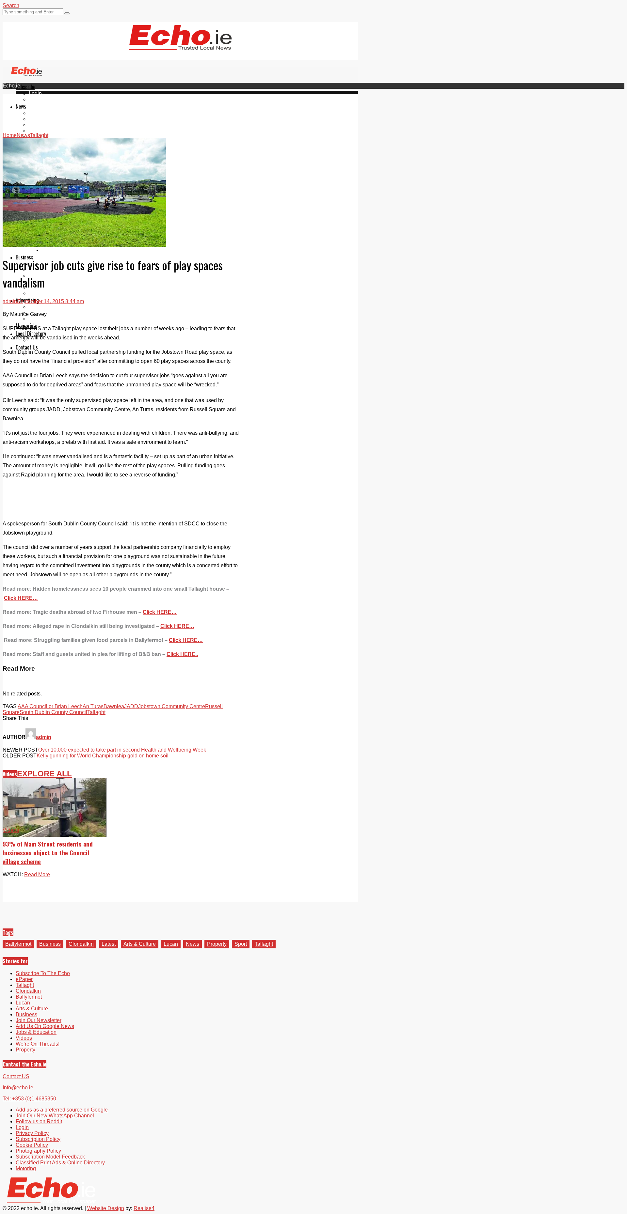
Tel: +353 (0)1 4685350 (29, 1098)
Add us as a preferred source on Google (62, 1110)
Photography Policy (38, 1151)
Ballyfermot (42, 125)
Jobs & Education (49, 275)
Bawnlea (114, 706)
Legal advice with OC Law (59, 293)
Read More (37, 874)
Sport (240, 944)
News (21, 106)
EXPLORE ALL (44, 773)
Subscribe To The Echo (43, 973)
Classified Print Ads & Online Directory (60, 1162)
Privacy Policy (32, 1133)
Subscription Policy (38, 1139)
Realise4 (144, 1208)
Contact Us (27, 347)
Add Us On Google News (45, 1026)
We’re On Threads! (37, 1044)
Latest (109, 944)
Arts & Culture (139, 944)
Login (35, 93)
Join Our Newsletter (38, 1020)
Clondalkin (41, 119)
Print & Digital (45, 307)
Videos (10, 774)
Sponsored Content (51, 287)
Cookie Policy (32, 1145)
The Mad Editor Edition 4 (70, 250)
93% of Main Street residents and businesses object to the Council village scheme (48, 852)
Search (11, 5)
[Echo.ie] (180, 45)
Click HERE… (160, 612)
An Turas (93, 706)
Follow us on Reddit (39, 1121)
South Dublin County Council (53, 712)
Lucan (36, 130)
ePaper (37, 99)
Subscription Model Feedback (50, 1157)
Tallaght (38, 113)
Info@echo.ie (18, 1087)
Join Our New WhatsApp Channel (55, 1115)
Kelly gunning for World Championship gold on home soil (103, 755)
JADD (131, 706)
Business (50, 944)
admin (10, 301)
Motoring (26, 1168)
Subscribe (25, 87)
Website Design (105, 1208)
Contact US (16, 1076)
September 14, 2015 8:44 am (50, 301)
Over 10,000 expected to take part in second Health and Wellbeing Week (122, 750)
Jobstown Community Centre (171, 706)
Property (217, 944)
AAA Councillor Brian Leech (50, 706)
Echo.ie (11, 85)
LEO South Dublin (50, 281)
